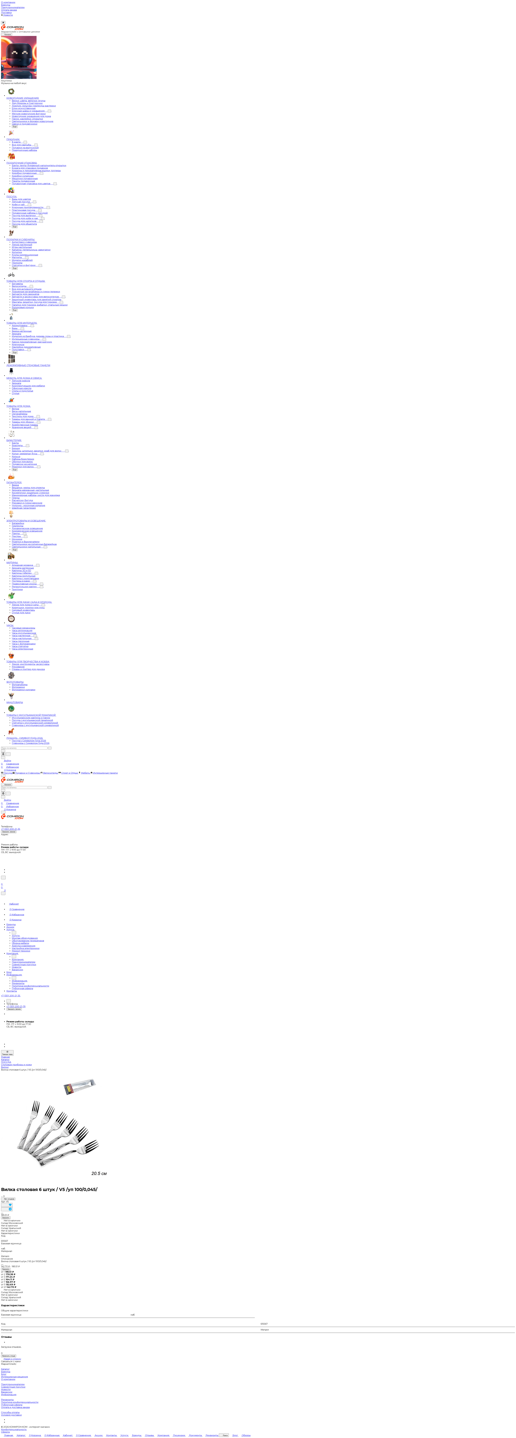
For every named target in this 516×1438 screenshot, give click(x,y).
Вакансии (6, 1392)
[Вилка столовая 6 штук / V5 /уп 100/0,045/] (55, 1177)
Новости (6, 1389)
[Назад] (14, 932)
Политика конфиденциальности (19, 1402)
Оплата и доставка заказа (15, 1407)
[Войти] (2, 881)
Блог (3, 1374)
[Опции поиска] (3, 750)
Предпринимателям (13, 1384)
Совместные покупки (13, 1387)
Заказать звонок (8, 832)
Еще (15, 127)
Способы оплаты (10, 1412)
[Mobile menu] (3, 812)
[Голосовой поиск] (3, 754)
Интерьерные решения (14, 1376)
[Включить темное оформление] (3, 22)
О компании (8, 1379)
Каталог (5, 1369)
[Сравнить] (7, 1209)
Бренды (5, 1371)
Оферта (5, 1432)
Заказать (5, 1218)
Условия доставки (11, 1415)
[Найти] (8, 754)
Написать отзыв (8, 1356)
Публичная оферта (11, 1405)
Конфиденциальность (14, 1429)
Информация (8, 1394)
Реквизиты (7, 1399)
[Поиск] (3, 877)
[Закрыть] (3, 893)
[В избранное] (7, 1205)
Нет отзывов (9, 1199)
